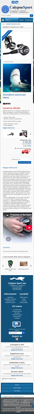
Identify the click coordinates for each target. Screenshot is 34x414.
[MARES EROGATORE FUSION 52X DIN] (10, 134)
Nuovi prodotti (17, 388)
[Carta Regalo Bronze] (23, 264)
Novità (21, 20)
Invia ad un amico (8, 61)
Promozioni (28, 20)
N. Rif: (25, 146)
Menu (8, 20)
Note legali (17, 313)
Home (3, 24)
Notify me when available (24, 162)
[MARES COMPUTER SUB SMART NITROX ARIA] (10, 264)
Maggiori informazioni (8, 128)
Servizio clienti (17, 316)
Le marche (24, 300)
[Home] (3, 20)
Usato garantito (24, 302)
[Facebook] (17, 339)
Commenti (6, 247)
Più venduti (17, 391)
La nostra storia (17, 309)
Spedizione (10, 297)
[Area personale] (13, 2)
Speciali (17, 385)
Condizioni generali (17, 315)
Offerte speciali (24, 297)
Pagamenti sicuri (10, 300)
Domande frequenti (10, 302)
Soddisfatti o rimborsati (10, 299)
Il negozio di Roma (17, 311)
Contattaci (17, 318)
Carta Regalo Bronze (23, 269)
